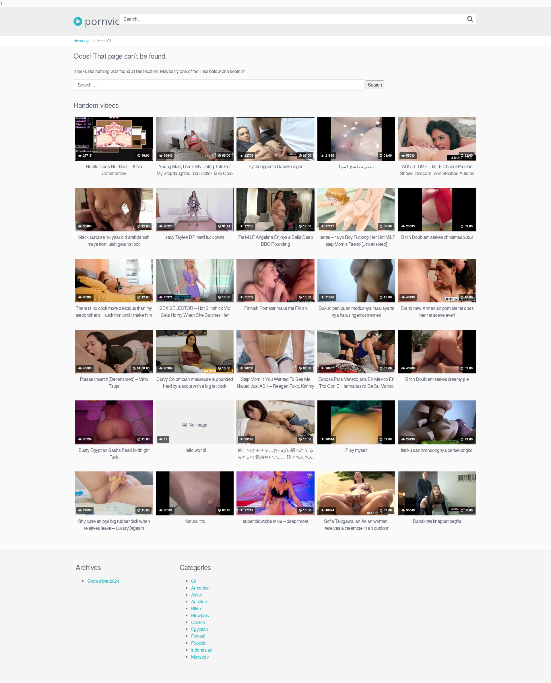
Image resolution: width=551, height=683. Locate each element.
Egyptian (199, 629)
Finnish (198, 636)
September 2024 (103, 581)
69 (193, 581)
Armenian (200, 587)
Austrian (199, 601)
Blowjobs (200, 615)
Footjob (198, 643)
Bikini (196, 608)
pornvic (101, 21)
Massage (200, 656)
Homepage (81, 40)
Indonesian (201, 649)
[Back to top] (535, 667)
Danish (198, 622)
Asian (196, 594)
